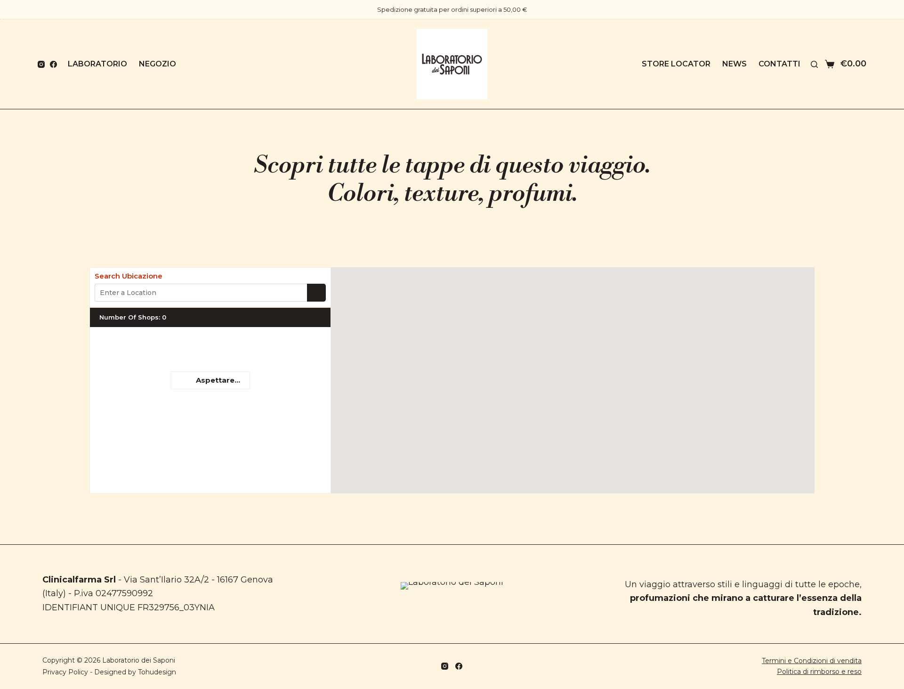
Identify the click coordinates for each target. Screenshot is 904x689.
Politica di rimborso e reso (819, 671)
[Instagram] (41, 64)
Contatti (779, 63)
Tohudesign (157, 672)
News (734, 63)
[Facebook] (53, 64)
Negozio (157, 63)
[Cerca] (814, 64)
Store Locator (676, 63)
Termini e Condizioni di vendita (812, 660)
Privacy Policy (65, 672)
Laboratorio (97, 63)
